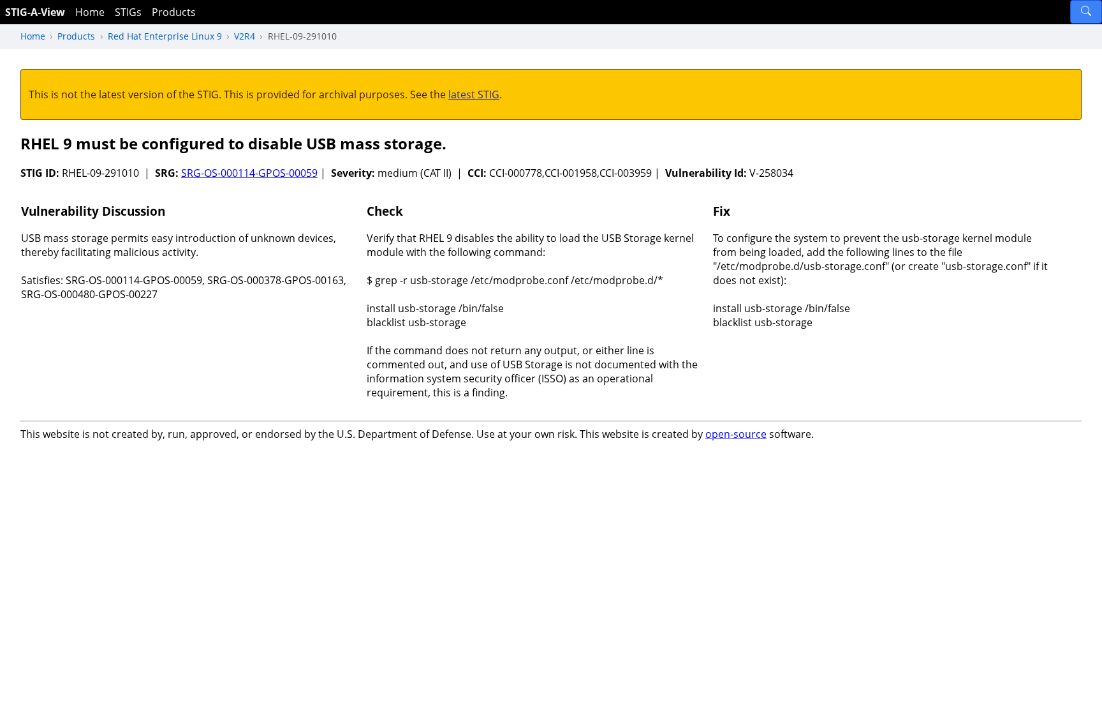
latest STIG (473, 94)
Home (90, 12)
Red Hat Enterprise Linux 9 (165, 36)
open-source (736, 434)
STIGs (128, 12)
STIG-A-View (35, 12)
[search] (1086, 12)
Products (174, 12)
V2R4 (244, 36)
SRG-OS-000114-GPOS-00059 (249, 173)
